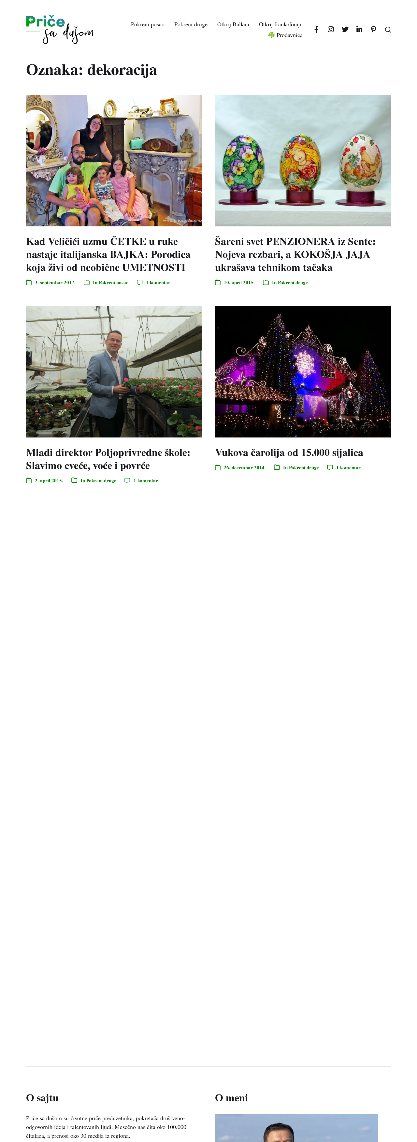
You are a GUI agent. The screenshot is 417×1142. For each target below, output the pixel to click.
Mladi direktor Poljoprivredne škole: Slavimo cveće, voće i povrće (108, 458)
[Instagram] (331, 29)
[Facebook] (316, 29)
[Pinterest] (374, 29)
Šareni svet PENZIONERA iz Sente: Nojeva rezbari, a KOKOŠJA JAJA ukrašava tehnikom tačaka (295, 254)
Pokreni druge (191, 24)
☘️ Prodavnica (285, 35)
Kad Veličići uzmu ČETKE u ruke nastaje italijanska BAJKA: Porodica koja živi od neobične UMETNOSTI (108, 254)
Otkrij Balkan (233, 24)
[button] (388, 29)
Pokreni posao (148, 24)
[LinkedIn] (359, 29)
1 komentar (158, 282)
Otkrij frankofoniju (281, 24)
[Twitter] (345, 29)
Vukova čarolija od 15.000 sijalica (289, 452)
